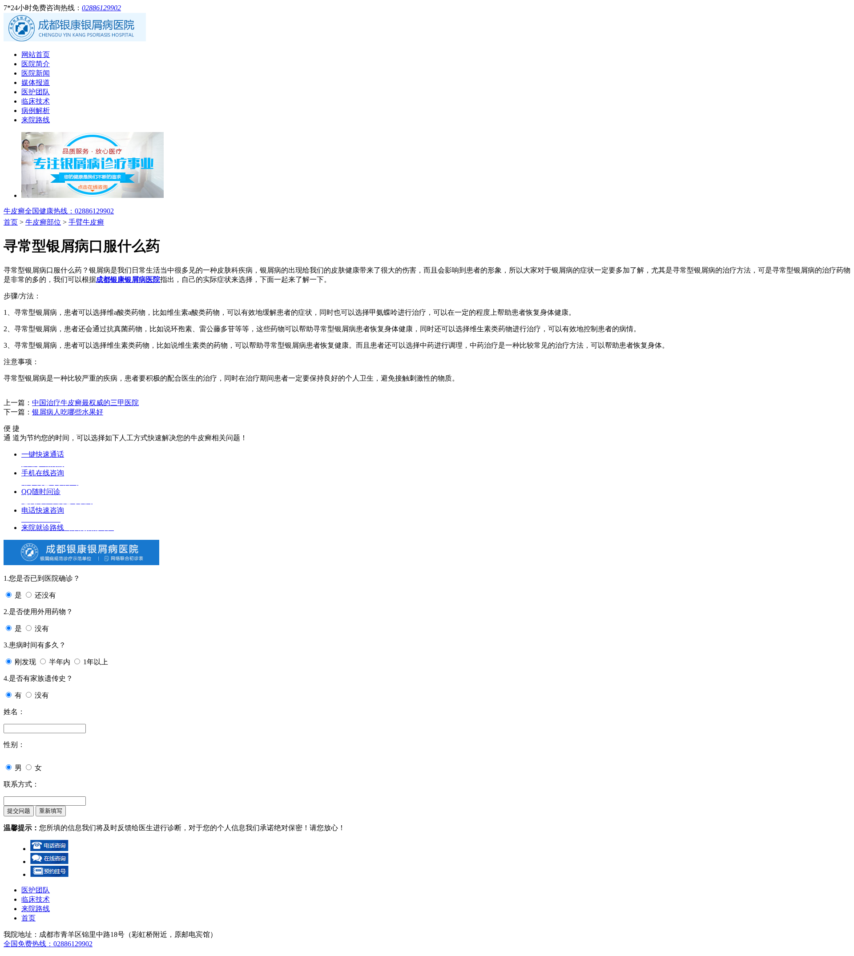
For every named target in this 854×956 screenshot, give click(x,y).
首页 (11, 222)
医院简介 (35, 64)
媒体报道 (35, 82)
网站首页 (35, 54)
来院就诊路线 (67, 527)
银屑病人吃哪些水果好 (67, 412)
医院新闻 (35, 73)
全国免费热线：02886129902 (48, 944)
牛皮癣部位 (43, 222)
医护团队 (35, 92)
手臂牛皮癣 (86, 222)
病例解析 (35, 110)
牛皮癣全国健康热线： (59, 211)
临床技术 (35, 101)
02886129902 (101, 8)
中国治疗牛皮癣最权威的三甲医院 (85, 402)
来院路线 (35, 120)
